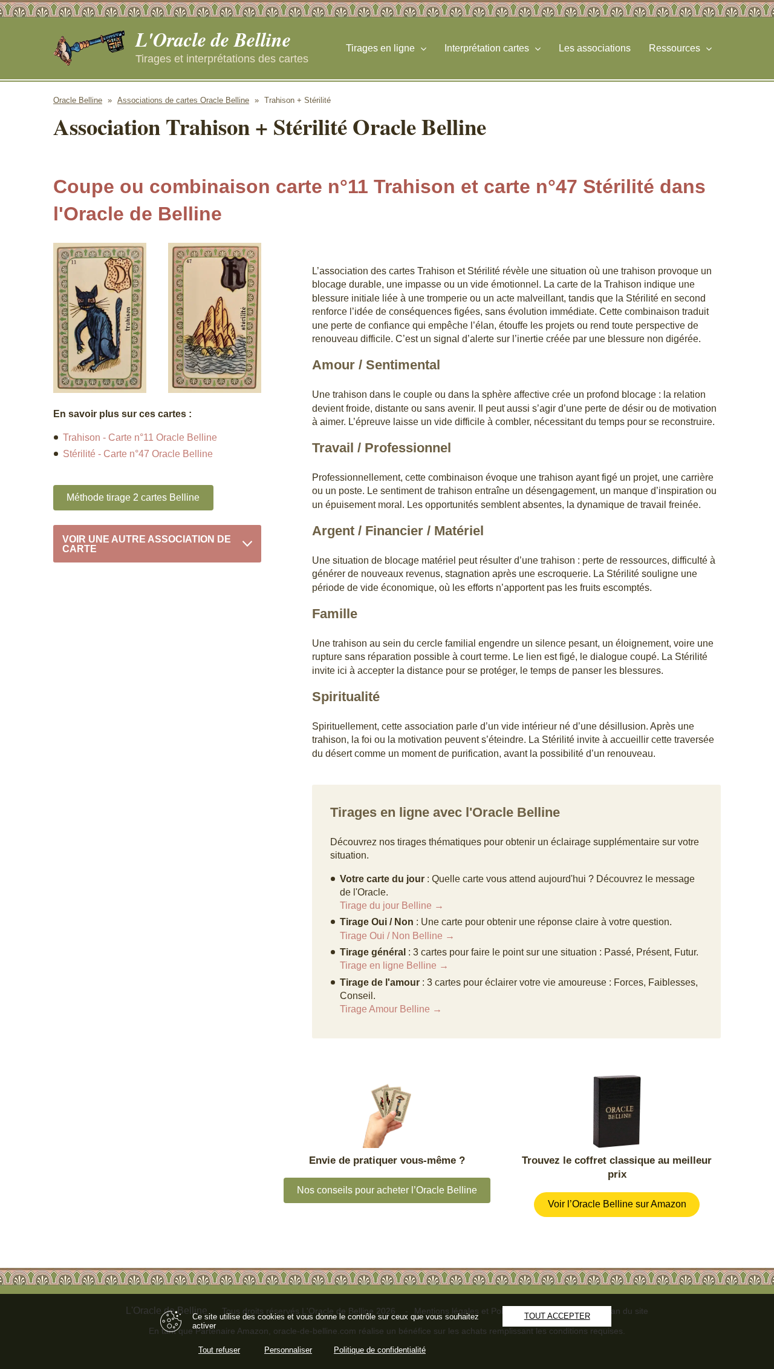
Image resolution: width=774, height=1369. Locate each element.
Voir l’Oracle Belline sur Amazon (617, 1204)
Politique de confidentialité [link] (380, 1349)
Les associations (595, 48)
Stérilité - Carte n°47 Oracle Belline (138, 454)
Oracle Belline (77, 100)
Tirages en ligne (380, 48)
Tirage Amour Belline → (391, 1009)
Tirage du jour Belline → (392, 905)
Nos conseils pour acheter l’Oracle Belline (387, 1190)
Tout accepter (557, 1316)
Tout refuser (219, 1349)
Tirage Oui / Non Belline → (397, 936)
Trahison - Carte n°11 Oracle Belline (140, 437)
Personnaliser (288, 1349)
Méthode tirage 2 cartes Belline (133, 497)
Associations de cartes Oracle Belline (183, 100)
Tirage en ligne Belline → (394, 965)
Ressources (674, 48)
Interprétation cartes (486, 48)
